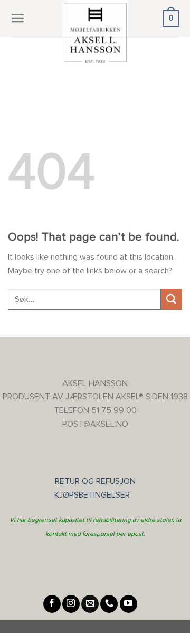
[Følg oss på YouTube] (128, 604)
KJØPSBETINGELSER (95, 495)
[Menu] (18, 18)
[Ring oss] (109, 604)
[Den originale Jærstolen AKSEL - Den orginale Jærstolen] (95, 33)
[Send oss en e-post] (90, 604)
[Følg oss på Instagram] (71, 604)
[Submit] (171, 299)
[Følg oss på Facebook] (52, 604)
